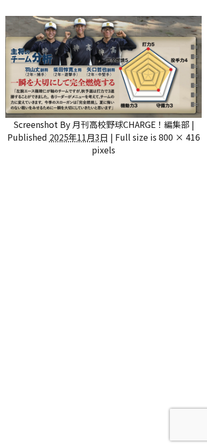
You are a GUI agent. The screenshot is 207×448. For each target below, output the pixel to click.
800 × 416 (179, 137)
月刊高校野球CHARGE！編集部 (130, 124)
